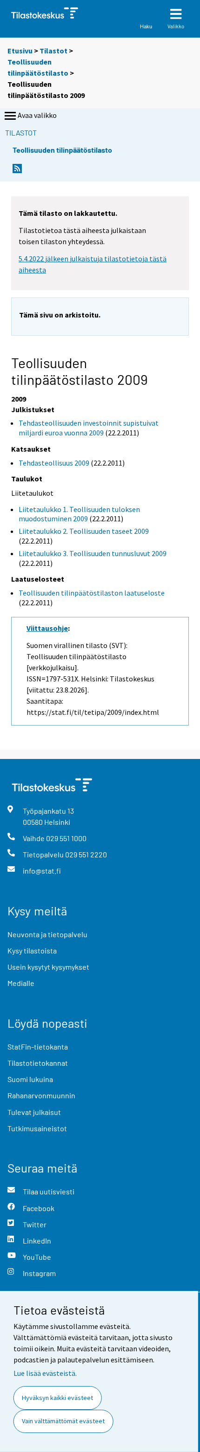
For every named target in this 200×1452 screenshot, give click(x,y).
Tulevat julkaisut (34, 1112)
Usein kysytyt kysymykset (48, 966)
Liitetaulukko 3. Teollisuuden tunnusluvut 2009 (93, 553)
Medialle (20, 983)
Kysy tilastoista (32, 950)
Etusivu (20, 50)
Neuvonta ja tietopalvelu (47, 934)
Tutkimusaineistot (37, 1128)
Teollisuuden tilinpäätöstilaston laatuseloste (92, 592)
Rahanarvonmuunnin (41, 1095)
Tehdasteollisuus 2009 (54, 462)
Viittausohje (47, 628)
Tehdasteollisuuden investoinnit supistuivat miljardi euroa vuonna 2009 (89, 427)
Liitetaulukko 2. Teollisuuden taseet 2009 (84, 531)
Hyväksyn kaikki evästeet (57, 1398)
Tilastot (53, 50)
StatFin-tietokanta (37, 1046)
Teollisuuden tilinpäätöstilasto (62, 149)
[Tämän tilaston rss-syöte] (17, 171)
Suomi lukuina (30, 1079)
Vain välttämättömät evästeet (63, 1421)
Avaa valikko (37, 115)
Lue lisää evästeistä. (45, 1373)
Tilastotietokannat (37, 1062)
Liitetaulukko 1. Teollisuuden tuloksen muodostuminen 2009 (79, 514)
